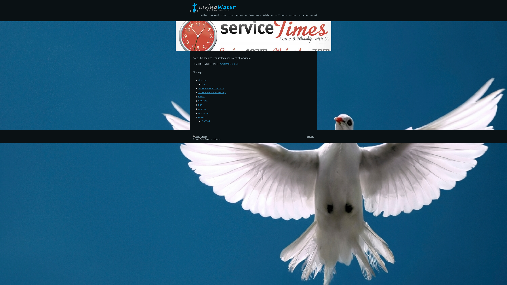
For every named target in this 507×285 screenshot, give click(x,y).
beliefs (201, 96)
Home (204, 84)
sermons (202, 109)
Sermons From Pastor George (212, 92)
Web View (310, 137)
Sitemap (204, 137)
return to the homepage (229, 64)
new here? (203, 100)
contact (201, 117)
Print (197, 137)
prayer (201, 105)
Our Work (205, 121)
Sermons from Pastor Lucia (211, 88)
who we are (203, 113)
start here (202, 80)
